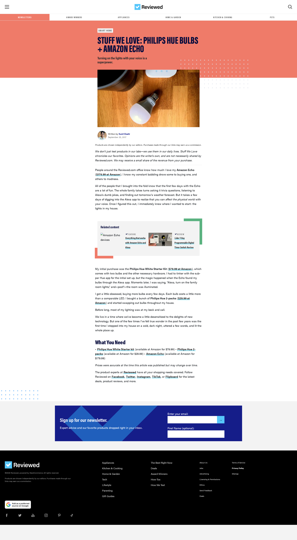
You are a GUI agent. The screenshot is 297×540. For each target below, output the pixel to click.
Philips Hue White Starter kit (115, 349)
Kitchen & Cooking (222, 17)
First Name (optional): (181, 428)
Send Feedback (206, 490)
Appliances (124, 17)
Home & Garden (173, 17)
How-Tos (155, 479)
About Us (203, 462)
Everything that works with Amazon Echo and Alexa (135, 242)
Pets (272, 17)
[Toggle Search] (290, 7)
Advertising (204, 473)
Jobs (201, 468)
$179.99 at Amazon (108, 174)
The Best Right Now (161, 462)
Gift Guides (108, 496)
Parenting (107, 490)
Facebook (118, 376)
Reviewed (130, 372)
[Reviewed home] (149, 7)
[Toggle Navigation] (7, 7)
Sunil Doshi (124, 133)
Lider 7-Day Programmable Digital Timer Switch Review (184, 242)
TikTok (156, 376)
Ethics (202, 484)
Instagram (143, 376)
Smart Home (105, 30)
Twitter (130, 376)
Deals (154, 468)
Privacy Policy (238, 468)
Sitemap (235, 473)
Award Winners (74, 17)
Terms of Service (238, 462)
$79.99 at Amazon (180, 269)
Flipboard (172, 376)
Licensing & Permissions (210, 479)
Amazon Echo (155, 354)
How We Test (158, 485)
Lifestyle (106, 485)
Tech (104, 479)
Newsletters (25, 17)
